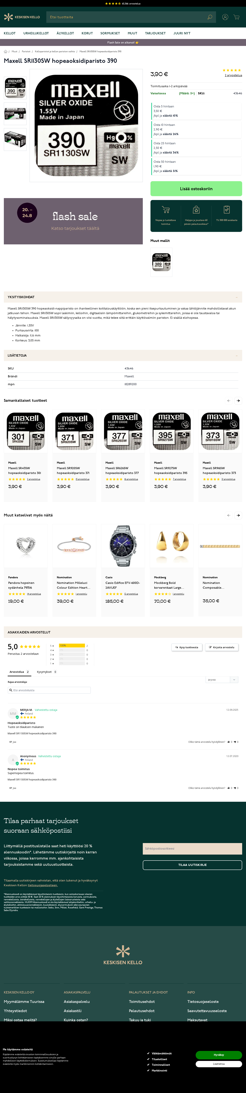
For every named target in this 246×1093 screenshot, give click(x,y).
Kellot (10, 33)
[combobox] (131, 17)
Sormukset (110, 33)
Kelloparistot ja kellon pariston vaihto (55, 51)
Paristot (26, 51)
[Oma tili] (225, 17)
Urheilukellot (36, 33)
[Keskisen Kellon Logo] (22, 17)
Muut (132, 33)
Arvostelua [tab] (17, 672)
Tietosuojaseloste (203, 1001)
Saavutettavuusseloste (207, 1011)
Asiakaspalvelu (77, 1001)
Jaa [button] (14, 742)
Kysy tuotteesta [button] (189, 647)
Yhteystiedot (15, 1011)
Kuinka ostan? (76, 1020)
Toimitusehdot (142, 1001)
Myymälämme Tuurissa (24, 1001)
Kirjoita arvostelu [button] (223, 647)
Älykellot (65, 33)
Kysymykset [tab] (44, 672)
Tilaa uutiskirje (192, 865)
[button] (238, 401)
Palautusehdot (142, 1011)
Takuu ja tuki (140, 1020)
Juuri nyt (182, 33)
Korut (87, 33)
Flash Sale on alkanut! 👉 (123, 42)
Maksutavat (197, 1020)
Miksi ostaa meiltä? (20, 1020)
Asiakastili (72, 1011)
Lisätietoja (17, 355)
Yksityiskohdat (21, 297)
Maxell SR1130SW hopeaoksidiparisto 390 (100, 51)
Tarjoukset (155, 33)
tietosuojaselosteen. (43, 885)
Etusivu (5, 51)
